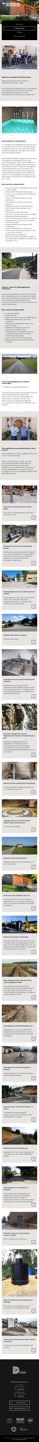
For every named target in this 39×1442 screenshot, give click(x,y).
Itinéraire (21, 1389)
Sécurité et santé (19, 36)
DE (17, 11)
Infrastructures (19, 28)
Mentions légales (28, 1438)
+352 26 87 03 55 (21, 1403)
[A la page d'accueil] (11, 4)
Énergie (19, 32)
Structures (19, 24)
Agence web (19, 1439)
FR (22, 11)
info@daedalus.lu (21, 1408)
